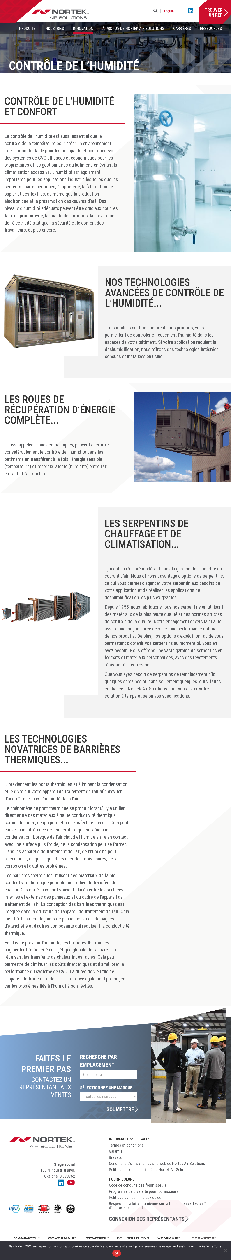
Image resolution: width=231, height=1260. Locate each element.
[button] (156, 11)
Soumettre (120, 1109)
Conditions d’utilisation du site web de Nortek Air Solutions (157, 1163)
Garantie (115, 1151)
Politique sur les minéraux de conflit (138, 1197)
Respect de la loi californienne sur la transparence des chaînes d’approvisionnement (160, 1205)
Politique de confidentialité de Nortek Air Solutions (150, 1169)
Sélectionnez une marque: (107, 1087)
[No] (225, 1250)
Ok (117, 1253)
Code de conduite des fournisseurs (138, 1185)
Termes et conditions (126, 1145)
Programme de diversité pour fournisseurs (143, 1191)
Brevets (115, 1157)
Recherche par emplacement (98, 1061)
